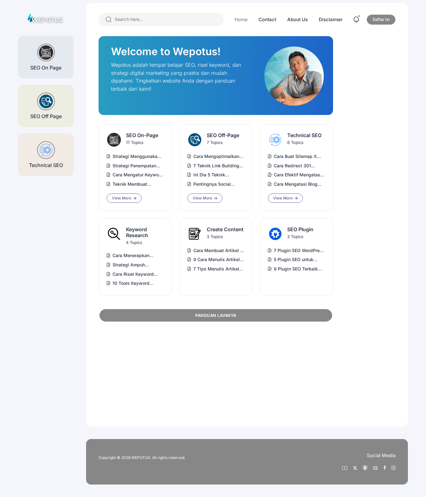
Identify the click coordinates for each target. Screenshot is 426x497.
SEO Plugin (300, 229)
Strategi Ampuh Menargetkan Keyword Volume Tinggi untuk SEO (136, 265)
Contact (267, 19)
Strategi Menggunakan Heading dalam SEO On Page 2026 (137, 157)
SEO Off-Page (223, 135)
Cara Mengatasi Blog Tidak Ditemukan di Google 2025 (295, 184)
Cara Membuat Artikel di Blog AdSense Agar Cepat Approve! (218, 251)
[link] (114, 139)
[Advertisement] (145, 373)
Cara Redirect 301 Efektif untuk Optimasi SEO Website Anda (297, 166)
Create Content (225, 229)
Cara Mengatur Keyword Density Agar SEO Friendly (138, 175)
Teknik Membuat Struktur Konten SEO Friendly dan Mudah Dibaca (134, 184)
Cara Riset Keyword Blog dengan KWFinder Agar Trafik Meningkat (137, 274)
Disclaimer (331, 19)
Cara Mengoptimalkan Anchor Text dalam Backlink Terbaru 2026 (217, 157)
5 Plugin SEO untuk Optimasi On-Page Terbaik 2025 (293, 260)
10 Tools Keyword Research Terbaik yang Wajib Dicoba (136, 283)
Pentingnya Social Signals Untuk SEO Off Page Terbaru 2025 (216, 184)
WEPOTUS (140, 457)
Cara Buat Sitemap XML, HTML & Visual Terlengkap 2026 (299, 157)
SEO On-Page (142, 135)
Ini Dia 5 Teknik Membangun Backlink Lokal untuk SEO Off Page (215, 175)
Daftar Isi (381, 19)
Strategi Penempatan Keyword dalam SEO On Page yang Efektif (137, 166)
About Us (297, 19)
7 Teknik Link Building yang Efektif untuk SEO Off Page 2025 (217, 166)
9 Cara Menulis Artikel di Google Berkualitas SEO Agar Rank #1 (216, 260)
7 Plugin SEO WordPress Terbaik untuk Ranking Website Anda (299, 251)
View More (121, 198)
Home (241, 19)
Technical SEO (304, 135)
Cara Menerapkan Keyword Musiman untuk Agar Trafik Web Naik (136, 256)
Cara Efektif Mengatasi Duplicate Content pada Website (298, 175)
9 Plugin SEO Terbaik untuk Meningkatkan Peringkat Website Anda (299, 269)
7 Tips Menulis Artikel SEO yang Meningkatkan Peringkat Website (218, 269)
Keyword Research (137, 232)
